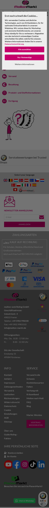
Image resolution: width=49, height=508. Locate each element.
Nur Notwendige (24, 57)
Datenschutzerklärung (14, 44)
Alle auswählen (24, 49)
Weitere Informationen (24, 64)
